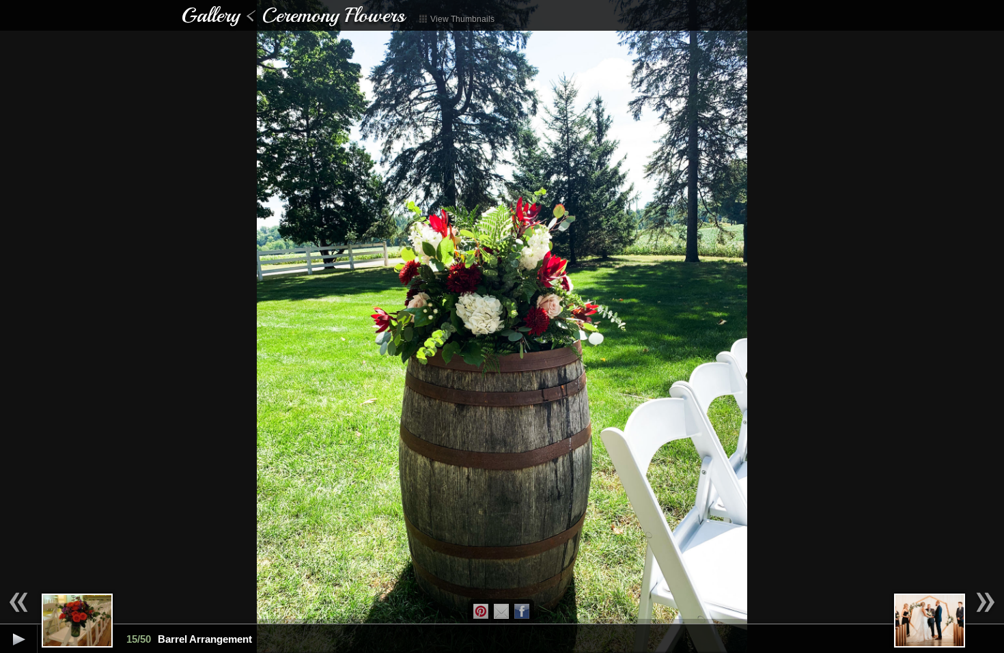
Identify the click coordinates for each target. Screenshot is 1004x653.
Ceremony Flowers (333, 15)
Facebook (521, 611)
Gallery (210, 15)
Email (501, 611)
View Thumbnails (461, 19)
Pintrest (480, 611)
